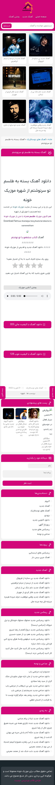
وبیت (17, 780)
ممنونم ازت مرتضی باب (39, 671)
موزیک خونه (18, 207)
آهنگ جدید (27, 16)
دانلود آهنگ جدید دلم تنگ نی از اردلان (32, 587)
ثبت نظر (27, 483)
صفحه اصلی (40, 16)
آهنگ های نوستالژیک (36, 139)
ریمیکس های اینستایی (39, 552)
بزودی (47, 515)
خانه (50, 139)
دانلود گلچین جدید (41, 520)
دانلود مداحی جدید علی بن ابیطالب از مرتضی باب (28, 685)
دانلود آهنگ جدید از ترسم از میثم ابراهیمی (30, 583)
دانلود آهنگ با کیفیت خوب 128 (26, 354)
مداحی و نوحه (43, 534)
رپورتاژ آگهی (44, 524)
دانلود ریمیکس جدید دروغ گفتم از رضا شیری (29, 629)
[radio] (40, 266)
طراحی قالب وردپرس (31, 780)
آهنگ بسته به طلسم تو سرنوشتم (29, 152)
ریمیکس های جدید (41, 529)
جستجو (7, 25)
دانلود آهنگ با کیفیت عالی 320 (26, 324)
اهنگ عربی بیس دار (41, 557)
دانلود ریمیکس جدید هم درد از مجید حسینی (29, 634)
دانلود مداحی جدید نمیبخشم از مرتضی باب (30, 690)
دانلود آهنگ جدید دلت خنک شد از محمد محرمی (28, 751)
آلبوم (47, 501)
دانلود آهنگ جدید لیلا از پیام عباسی (34, 718)
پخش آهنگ (14, 16)
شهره (23, 393)
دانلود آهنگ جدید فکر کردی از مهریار (33, 592)
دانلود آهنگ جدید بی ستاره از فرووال (33, 578)
